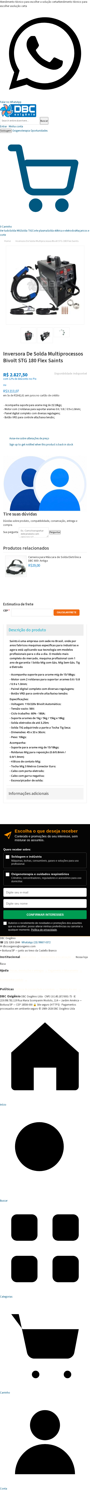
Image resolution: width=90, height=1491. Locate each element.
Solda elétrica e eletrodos (61, 231)
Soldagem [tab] (5, 131)
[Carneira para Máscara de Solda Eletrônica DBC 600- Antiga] (16, 566)
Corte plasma (39, 231)
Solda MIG (15, 231)
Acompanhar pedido (11, 980)
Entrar (11, 126)
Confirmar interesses (45, 914)
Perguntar (55, 532)
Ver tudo (5, 231)
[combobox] (20, 121)
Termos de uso (68, 989)
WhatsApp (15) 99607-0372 (36, 942)
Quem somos (28, 957)
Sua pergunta (10, 532)
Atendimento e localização (56, 957)
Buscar (44, 121)
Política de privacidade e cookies (34, 989)
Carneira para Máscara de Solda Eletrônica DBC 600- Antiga (54, 559)
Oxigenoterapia (21, 131)
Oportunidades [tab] (39, 131)
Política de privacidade (44, 929)
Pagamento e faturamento (63, 971)
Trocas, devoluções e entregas (26, 971)
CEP (5, 611)
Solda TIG (26, 231)
